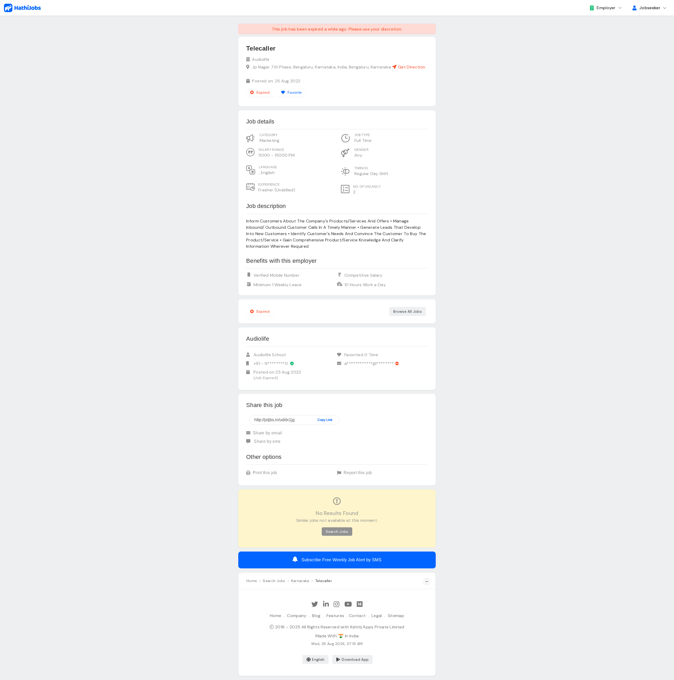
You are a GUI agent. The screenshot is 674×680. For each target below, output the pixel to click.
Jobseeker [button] (649, 8)
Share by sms (266, 441)
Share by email (267, 433)
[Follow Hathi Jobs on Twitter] (315, 604)
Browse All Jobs (407, 311)
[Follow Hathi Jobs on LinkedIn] (326, 604)
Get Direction (411, 67)
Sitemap (396, 615)
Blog (316, 615)
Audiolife (260, 59)
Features (335, 615)
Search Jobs (337, 531)
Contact (357, 615)
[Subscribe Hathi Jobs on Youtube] (348, 604)
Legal (376, 615)
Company (296, 615)
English (318, 659)
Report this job (358, 472)
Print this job (265, 472)
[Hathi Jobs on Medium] (359, 604)
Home (275, 615)
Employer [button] (606, 8)
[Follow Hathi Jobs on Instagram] (336, 604)
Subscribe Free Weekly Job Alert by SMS (340, 560)
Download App (355, 659)
